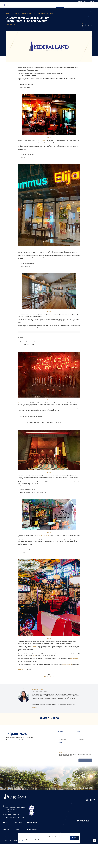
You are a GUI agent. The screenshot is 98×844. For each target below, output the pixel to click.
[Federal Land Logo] (15, 796)
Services (67, 5)
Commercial (37, 5)
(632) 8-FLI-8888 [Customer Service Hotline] (15, 817)
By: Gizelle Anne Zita (10, 25)
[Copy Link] (91, 26)
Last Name (79, 731)
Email (59, 737)
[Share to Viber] (85, 26)
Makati (34, 655)
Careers (17, 829)
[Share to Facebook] (82, 26)
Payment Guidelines (31, 826)
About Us (16, 5)
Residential (21, 5)
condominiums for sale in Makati (62, 660)
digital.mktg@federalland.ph (11, 811)
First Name (60, 731)
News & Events (52, 5)
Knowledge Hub (59, 5)
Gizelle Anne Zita (37, 689)
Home (7, 13)
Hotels (4, 836)
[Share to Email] (88, 26)
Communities (29, 5)
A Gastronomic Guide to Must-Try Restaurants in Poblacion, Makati (37, 13)
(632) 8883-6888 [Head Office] (12, 814)
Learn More (21, 840)
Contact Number (80, 737)
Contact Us (92, 1)
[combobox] (77, 739)
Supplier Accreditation (32, 829)
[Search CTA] (93, 4)
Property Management (82, 1)
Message (60, 742)
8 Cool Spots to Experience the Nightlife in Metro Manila (51, 332)
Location (44, 5)
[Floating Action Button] (94, 840)
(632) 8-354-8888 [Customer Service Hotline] (15, 816)
